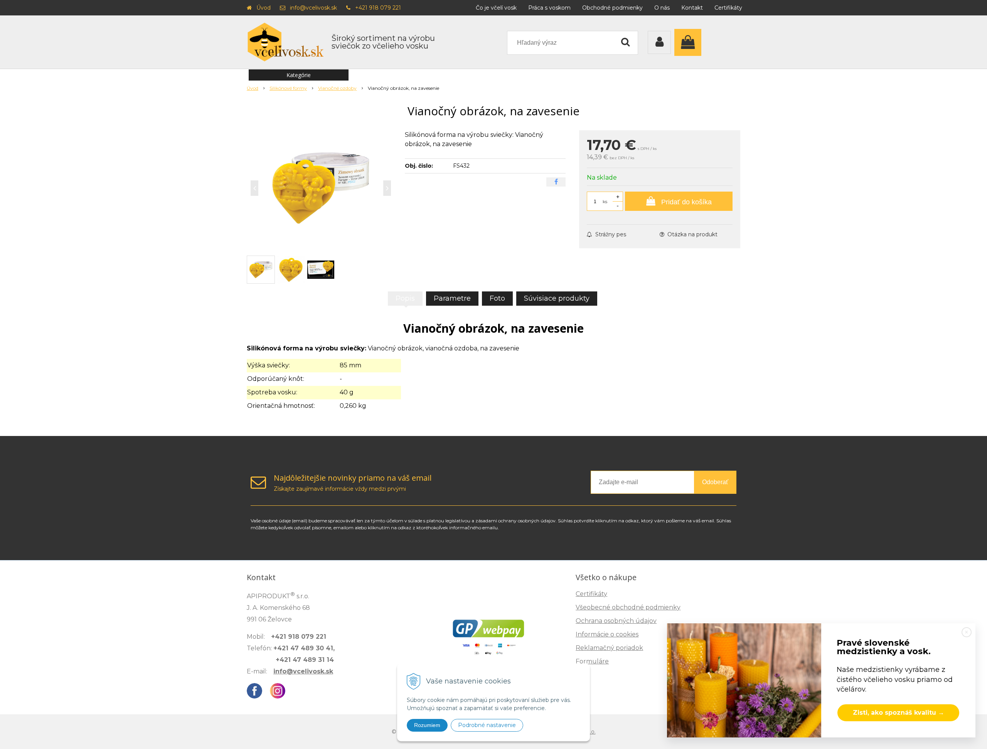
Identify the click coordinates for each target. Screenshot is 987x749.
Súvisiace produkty (557, 298)
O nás (662, 7)
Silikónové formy (288, 88)
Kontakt (692, 7)
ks (605, 201)
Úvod (263, 7)
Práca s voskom (549, 7)
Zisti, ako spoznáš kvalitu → (898, 712)
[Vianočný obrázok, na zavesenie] (321, 188)
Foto (497, 298)
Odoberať (715, 482)
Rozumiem (427, 725)
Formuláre (592, 661)
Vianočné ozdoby (337, 88)
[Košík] (689, 42)
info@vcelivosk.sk (313, 7)
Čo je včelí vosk (496, 7)
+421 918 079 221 (378, 7)
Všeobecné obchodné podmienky (628, 607)
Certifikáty (728, 7)
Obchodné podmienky (612, 7)
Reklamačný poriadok (609, 647)
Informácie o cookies (607, 634)
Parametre (452, 298)
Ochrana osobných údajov (616, 620)
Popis (405, 298)
